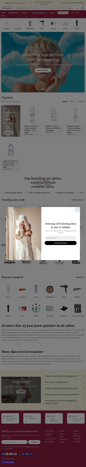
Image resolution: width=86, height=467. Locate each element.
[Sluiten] (77, 209)
